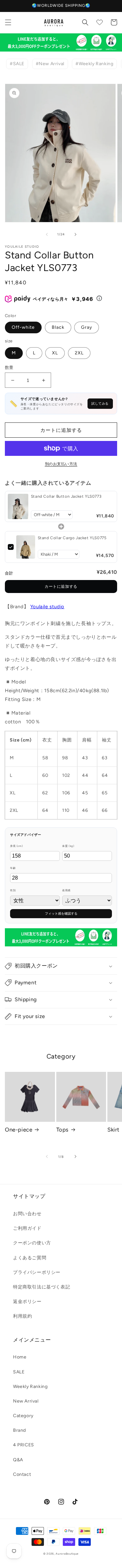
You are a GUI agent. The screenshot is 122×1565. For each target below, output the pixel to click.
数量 (9, 367)
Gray (86, 327)
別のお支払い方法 (61, 464)
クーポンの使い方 (32, 1243)
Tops (62, 1129)
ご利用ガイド (27, 1228)
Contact (22, 1474)
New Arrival (26, 1401)
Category (23, 1415)
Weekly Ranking (30, 1386)
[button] (8, 22)
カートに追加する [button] (61, 586)
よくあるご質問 (29, 1258)
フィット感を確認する (61, 913)
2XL (79, 353)
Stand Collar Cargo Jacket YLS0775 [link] (72, 538)
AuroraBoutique (67, 1553)
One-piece (18, 1129)
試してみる (100, 403)
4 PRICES (23, 1445)
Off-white (23, 327)
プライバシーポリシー (37, 1272)
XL (55, 353)
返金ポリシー (27, 1301)
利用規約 (22, 1316)
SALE (18, 1372)
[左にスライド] (47, 234)
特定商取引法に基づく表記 (41, 1287)
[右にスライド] (75, 234)
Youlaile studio (47, 607)
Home (19, 1357)
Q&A (18, 1460)
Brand (19, 1430)
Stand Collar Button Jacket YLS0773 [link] (66, 496)
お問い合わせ (27, 1213)
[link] (18, 506)
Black (58, 327)
